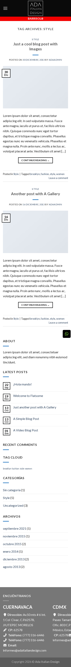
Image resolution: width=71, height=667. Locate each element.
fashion (45, 174)
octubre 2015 (12, 544)
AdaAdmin (55, 59)
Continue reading (35, 160)
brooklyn (35, 174)
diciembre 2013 (13, 559)
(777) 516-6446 (33, 635)
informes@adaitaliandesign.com (24, 650)
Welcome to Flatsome (28, 396)
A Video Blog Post (25, 430)
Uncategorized (13, 505)
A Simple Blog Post (26, 418)
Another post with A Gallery (35, 193)
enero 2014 (10, 551)
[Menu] (5, 8)
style (52, 174)
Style (35, 39)
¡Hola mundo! (22, 384)
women (60, 174)
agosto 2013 (11, 567)
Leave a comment (58, 178)
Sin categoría (12, 490)
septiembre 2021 (14, 528)
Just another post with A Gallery (34, 407)
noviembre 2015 (14, 536)
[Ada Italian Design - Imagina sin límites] (35, 8)
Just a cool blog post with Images (35, 46)
